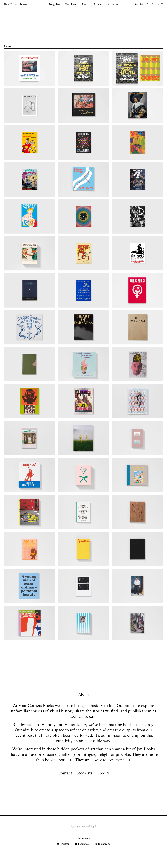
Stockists (84, 773)
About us (113, 4)
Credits (103, 773)
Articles (98, 4)
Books (85, 4)
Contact (65, 773)
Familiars (70, 4)
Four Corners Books (15, 4)
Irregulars (54, 4)
